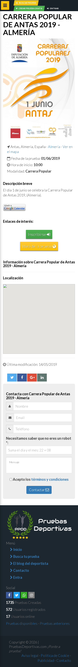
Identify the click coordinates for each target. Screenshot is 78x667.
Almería (54, 146)
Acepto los (41, 479)
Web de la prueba (37, 246)
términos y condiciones (50, 479)
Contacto (63, 660)
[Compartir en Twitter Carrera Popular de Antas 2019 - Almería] (12, 377)
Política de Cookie (55, 655)
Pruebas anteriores (55, 623)
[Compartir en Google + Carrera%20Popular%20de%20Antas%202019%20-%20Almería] (32, 377)
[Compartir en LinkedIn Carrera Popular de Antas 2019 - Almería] (42, 377)
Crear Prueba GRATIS (30, 8)
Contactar (37, 489)
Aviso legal (29, 655)
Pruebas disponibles (21, 623)
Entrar (54, 8)
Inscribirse (37, 234)
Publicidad (46, 660)
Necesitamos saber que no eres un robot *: (38, 440)
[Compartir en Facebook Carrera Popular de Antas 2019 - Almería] (22, 377)
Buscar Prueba (27, 3)
